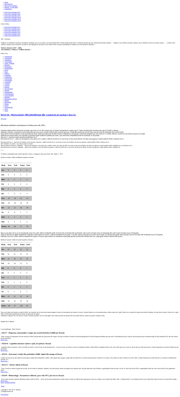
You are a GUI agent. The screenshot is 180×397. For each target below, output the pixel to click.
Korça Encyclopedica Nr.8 (12, 14)
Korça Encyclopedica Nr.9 (12, 15)
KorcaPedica (4, 394)
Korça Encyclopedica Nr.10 (12, 17)
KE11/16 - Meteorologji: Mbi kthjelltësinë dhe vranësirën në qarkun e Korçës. (38, 115)
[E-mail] (3, 119)
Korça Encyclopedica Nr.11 (12, 19)
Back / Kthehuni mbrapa (8, 382)
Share (2, 386)
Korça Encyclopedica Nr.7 (12, 12)
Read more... (4, 340)
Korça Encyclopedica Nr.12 (12, 21)
